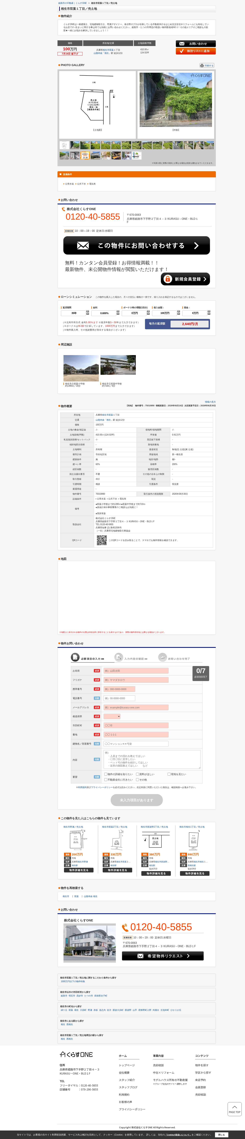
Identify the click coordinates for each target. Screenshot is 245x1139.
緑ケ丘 (64, 1010)
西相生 (69, 1024)
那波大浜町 (118, 1010)
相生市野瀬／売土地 (73, 827)
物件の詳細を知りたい (120, 774)
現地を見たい (178, 774)
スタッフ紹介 (127, 1080)
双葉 (111, 50)
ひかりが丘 (175, 1010)
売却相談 (158, 1065)
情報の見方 (210, 402)
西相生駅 (192, 865)
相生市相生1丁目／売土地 (192, 827)
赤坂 (96, 1010)
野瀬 (86, 862)
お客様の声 (125, 1102)
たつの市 (88, 996)
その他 (143, 779)
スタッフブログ (128, 1087)
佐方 (109, 1010)
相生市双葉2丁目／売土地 (114, 827)
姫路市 (64, 996)
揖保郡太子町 (100, 996)
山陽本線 (98, 53)
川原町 (83, 1010)
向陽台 (156, 1010)
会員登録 (200, 1087)
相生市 (106, 50)
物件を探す (201, 1065)
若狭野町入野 (144, 1010)
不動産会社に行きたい (120, 779)
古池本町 (164, 1010)
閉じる (221, 1134)
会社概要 (124, 1072)
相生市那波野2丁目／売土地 (154, 827)
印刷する (209, 65)
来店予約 (200, 1080)
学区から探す (203, 1072)
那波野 (164, 862)
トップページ (127, 1065)
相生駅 (75, 865)
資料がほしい (146, 774)
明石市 (72, 996)
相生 (106, 53)
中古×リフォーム (163, 1072)
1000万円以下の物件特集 (73, 981)
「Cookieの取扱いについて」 (178, 1135)
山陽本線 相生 (91, 896)
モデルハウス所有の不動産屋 (170, 1081)
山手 (135, 1010)
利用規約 (82, 787)
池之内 (102, 1010)
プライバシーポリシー (102, 787)
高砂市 (79, 996)
